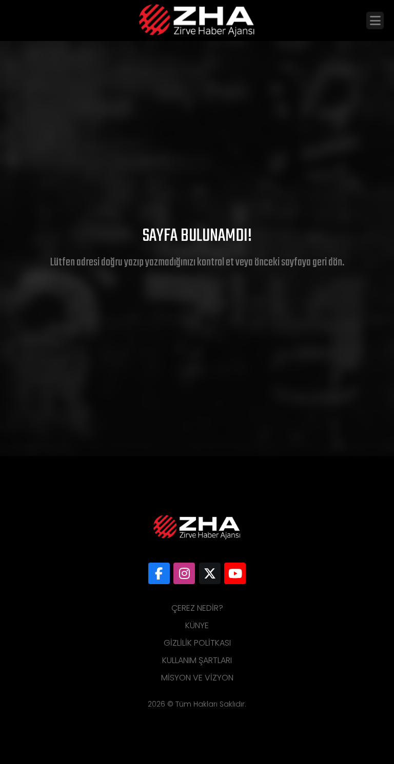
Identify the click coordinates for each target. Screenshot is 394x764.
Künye (197, 625)
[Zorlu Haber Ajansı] (159, 573)
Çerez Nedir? (197, 608)
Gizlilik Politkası (197, 643)
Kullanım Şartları (197, 660)
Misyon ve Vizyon (197, 678)
